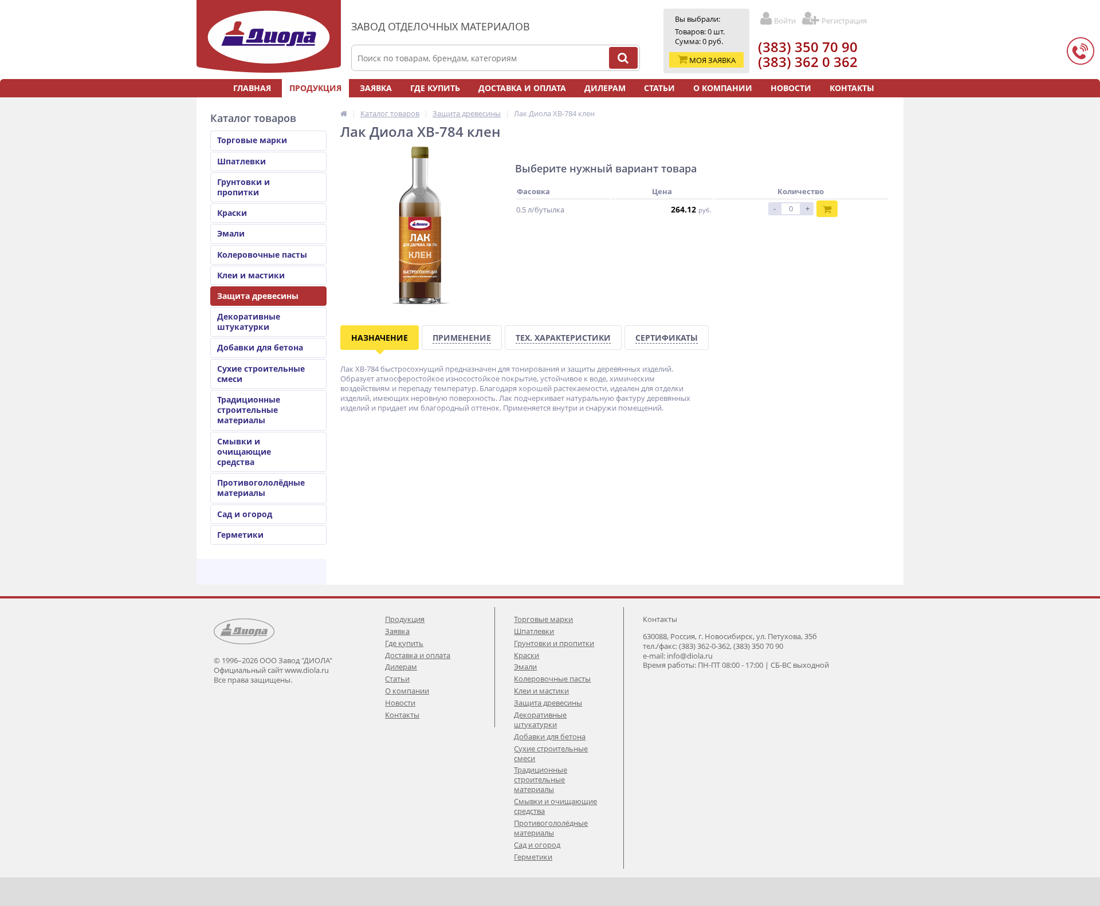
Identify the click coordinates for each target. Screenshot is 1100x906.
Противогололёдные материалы (261, 487)
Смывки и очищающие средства (244, 451)
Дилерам (605, 87)
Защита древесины (257, 295)
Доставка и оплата (522, 87)
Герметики (240, 534)
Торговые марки (252, 140)
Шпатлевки (241, 161)
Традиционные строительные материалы (248, 410)
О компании (722, 87)
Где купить (435, 87)
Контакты (852, 87)
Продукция (315, 87)
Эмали (231, 233)
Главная (252, 87)
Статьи (659, 87)
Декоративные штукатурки (248, 321)
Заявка (376, 87)
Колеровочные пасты (262, 254)
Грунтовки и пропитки (243, 187)
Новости (791, 87)
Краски (232, 212)
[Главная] (343, 113)
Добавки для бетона (260, 347)
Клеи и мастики (251, 275)
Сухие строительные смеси (261, 373)
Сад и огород (244, 514)
